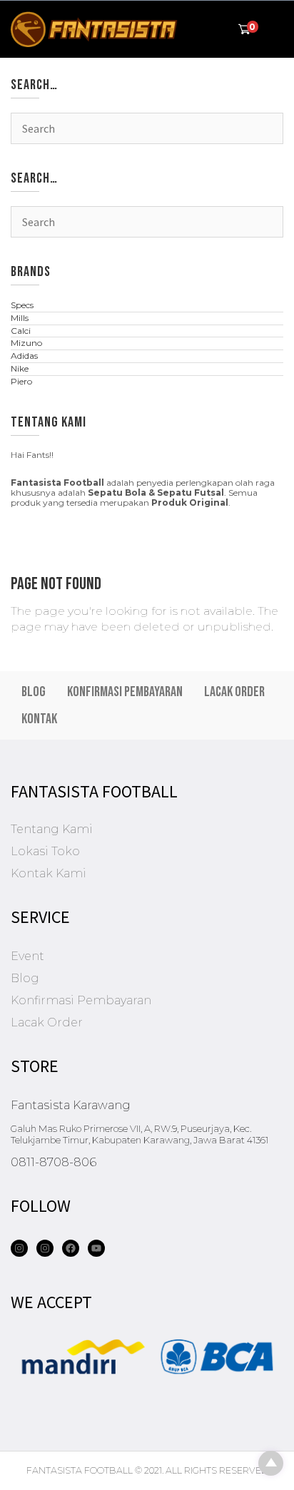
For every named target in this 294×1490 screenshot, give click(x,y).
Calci (21, 330)
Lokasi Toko (45, 851)
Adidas (24, 355)
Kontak (39, 719)
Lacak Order (234, 691)
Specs (22, 305)
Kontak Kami (48, 873)
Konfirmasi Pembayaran (125, 691)
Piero (21, 381)
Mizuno (26, 342)
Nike (20, 368)
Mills (20, 317)
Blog (33, 691)
